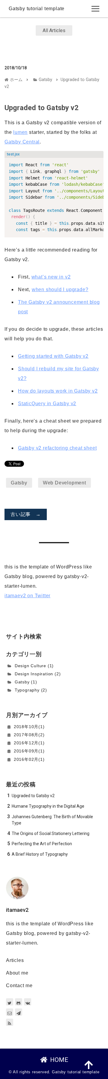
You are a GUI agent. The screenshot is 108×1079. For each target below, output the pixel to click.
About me (17, 972)
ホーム (16, 79)
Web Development (64, 482)
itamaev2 (17, 910)
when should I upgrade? (60, 289)
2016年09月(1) (29, 751)
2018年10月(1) (29, 726)
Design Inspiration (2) (38, 673)
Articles (15, 960)
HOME (59, 1059)
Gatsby (45, 79)
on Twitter (27, 595)
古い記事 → (25, 514)
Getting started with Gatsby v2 (53, 356)
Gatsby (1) (26, 682)
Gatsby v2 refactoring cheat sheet (57, 448)
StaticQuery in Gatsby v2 (47, 403)
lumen (20, 132)
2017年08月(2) (29, 734)
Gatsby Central (22, 141)
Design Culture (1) (34, 665)
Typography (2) (31, 690)
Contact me (19, 985)
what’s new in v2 (51, 276)
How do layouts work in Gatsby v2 (58, 390)
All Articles (54, 30)
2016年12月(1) (29, 742)
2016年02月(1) (29, 759)
